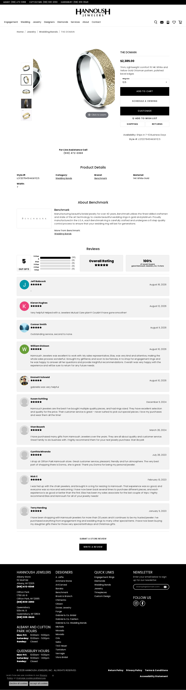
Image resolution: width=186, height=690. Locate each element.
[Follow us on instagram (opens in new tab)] (136, 603)
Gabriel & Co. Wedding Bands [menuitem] (71, 623)
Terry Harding (39, 508)
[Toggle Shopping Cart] (180, 22)
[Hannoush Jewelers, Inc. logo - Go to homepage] (93, 11)
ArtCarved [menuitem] (61, 585)
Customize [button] (145, 111)
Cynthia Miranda (41, 451)
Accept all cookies (39, 683)
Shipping (132, 124)
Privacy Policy (134, 670)
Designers (49, 22)
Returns (157, 124)
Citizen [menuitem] (59, 604)
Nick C (34, 476)
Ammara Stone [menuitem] (64, 581)
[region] (74, 91)
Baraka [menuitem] (59, 589)
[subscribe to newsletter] (165, 586)
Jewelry (37, 22)
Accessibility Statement (154, 676)
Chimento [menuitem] (61, 600)
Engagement (11, 22)
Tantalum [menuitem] (61, 650)
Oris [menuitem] (58, 638)
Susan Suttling (39, 399)
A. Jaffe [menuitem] (60, 577)
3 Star (36, 264)
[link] (14, 2)
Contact (96, 22)
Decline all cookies (18, 683)
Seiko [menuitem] (58, 642)
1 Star (36, 270)
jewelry (31, 32)
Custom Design (102, 596)
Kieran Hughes (39, 303)
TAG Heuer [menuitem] (61, 646)
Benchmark (100, 178)
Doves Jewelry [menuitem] (63, 608)
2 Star (36, 267)
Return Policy (115, 670)
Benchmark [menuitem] (62, 592)
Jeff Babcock (38, 281)
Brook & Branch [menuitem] (64, 596)
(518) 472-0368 (73, 153)
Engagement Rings (104, 577)
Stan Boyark (38, 427)
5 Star (36, 256)
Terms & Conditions (156, 670)
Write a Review (93, 547)
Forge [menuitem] (59, 611)
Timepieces (100, 592)
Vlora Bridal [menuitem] (62, 657)
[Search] (156, 22)
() (74, 257)
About (86, 22)
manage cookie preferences (31, 678)
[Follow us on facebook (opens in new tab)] (142, 603)
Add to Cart (144, 91)
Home (20, 32)
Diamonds (62, 22)
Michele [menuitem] (60, 627)
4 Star (37, 260)
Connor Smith (39, 324)
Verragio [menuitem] (60, 653)
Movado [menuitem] (60, 630)
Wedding (25, 22)
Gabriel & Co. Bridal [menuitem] (66, 615)
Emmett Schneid (40, 377)
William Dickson (40, 346)
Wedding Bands (48, 32)
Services (75, 22)
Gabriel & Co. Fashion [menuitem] (67, 619)
